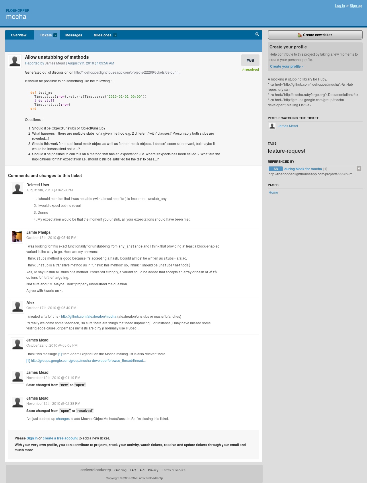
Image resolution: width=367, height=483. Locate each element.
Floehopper (18, 10)
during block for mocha (303, 168)
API (142, 470)
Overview (18, 35)
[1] (60, 353)
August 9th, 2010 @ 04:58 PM (49, 189)
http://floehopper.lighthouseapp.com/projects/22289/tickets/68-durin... (127, 72)
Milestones (100, 35)
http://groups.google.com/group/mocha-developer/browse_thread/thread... (88, 360)
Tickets (43, 35)
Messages (73, 35)
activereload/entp (96, 469)
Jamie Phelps (38, 232)
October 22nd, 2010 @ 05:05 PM (51, 345)
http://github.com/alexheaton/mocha (88, 316)
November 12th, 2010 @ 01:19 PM (53, 377)
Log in (340, 5)
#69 (250, 60)
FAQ (133, 470)
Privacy (153, 470)
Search (257, 35)
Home (273, 192)
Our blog (120, 470)
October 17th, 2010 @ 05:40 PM (51, 307)
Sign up (356, 5)
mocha (16, 16)
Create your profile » (287, 66)
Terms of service (174, 470)
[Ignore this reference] (359, 168)
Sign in (32, 438)
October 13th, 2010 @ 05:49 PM (51, 237)
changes (63, 418)
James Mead (55, 62)
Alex (30, 302)
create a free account (60, 438)
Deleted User (37, 184)
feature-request (286, 150)
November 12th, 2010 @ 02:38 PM (53, 403)
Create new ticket (317, 34)
